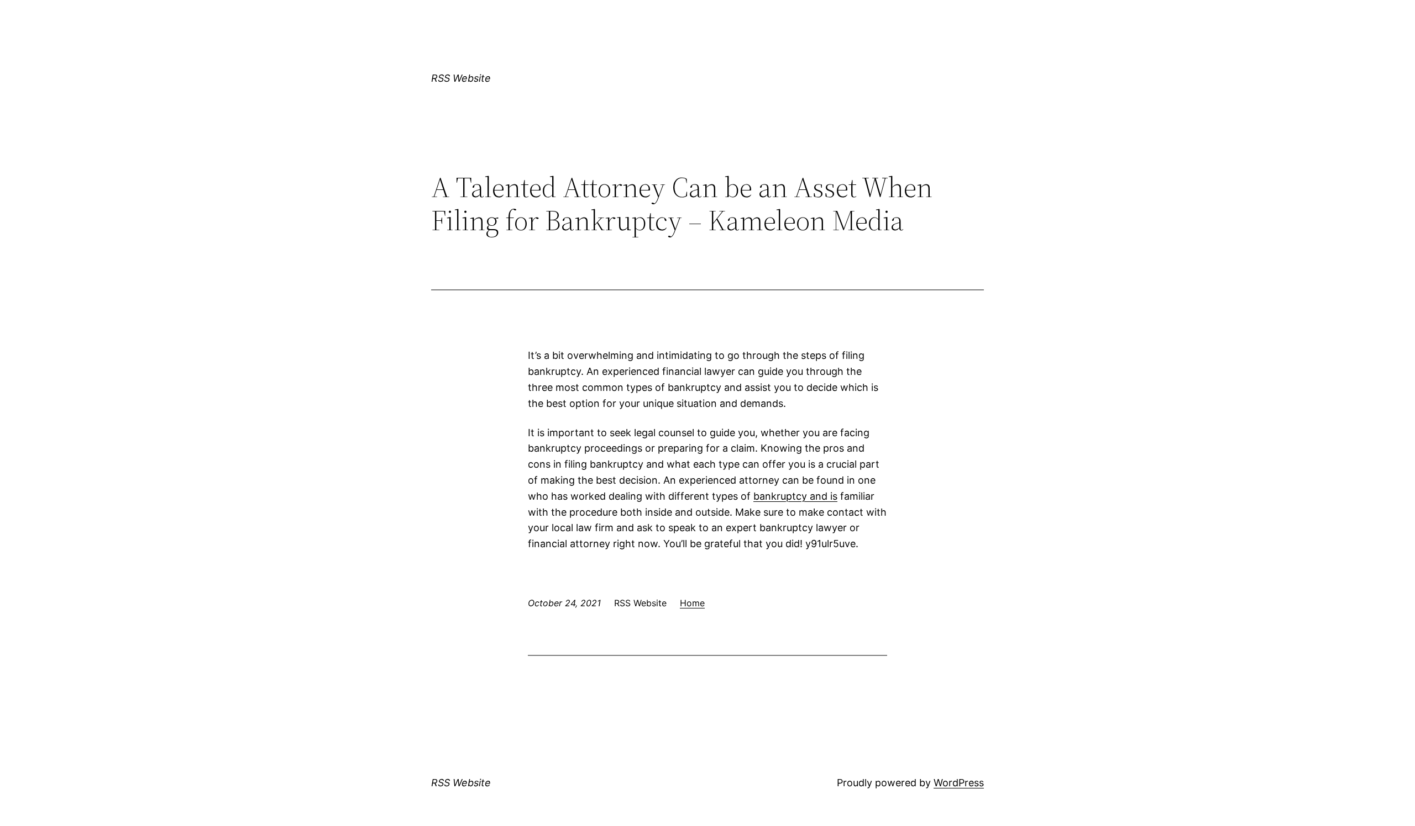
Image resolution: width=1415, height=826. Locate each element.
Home (692, 602)
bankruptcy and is (795, 496)
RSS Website (461, 78)
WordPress (959, 782)
